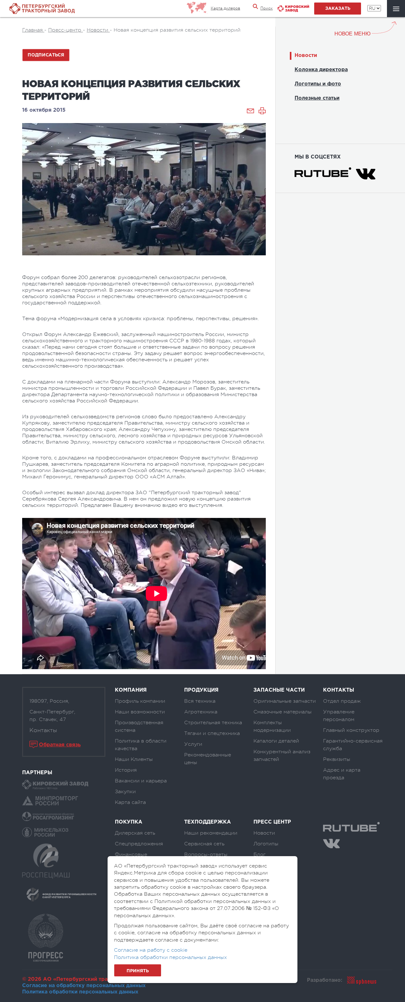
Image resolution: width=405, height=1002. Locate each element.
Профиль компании (140, 701)
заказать (337, 8)
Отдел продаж (342, 701)
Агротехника (200, 712)
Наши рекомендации (210, 833)
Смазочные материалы (282, 712)
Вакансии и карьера (141, 781)
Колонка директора (321, 69)
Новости (306, 55)
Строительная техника (213, 722)
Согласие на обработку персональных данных (84, 985)
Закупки (125, 791)
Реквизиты (336, 759)
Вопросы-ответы (205, 854)
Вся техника (199, 701)
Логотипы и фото (318, 84)
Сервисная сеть (204, 844)
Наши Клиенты (134, 759)
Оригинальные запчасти (284, 701)
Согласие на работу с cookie (150, 950)
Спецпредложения (139, 844)
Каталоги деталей (276, 741)
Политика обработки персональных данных (80, 992)
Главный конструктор (351, 730)
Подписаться (46, 55)
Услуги (193, 744)
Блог (259, 854)
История (126, 770)
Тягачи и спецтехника (212, 733)
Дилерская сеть (135, 833)
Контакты (43, 730)
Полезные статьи (317, 98)
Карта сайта (130, 802)
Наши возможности (140, 712)
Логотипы (265, 844)
